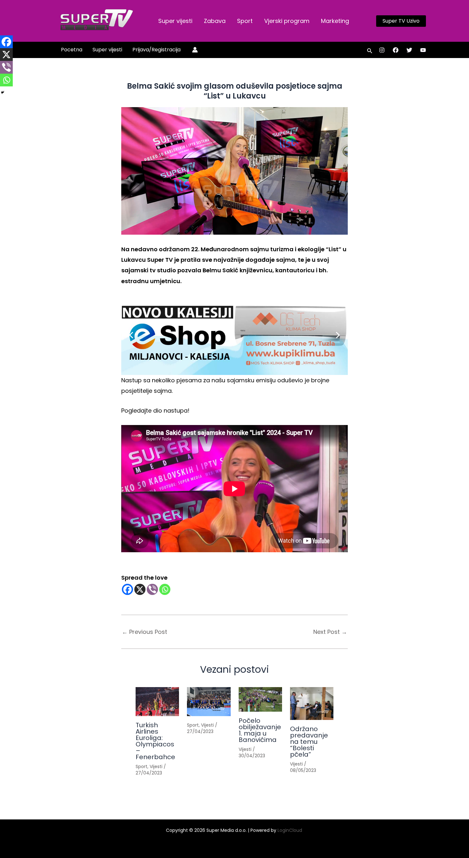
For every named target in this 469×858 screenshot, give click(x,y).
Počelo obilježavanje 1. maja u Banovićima (260, 730)
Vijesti (156, 766)
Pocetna (71, 49)
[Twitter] (409, 50)
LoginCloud (290, 830)
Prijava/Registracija (156, 49)
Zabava (215, 21)
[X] (139, 589)
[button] (401, 21)
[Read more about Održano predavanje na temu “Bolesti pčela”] (311, 703)
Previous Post (144, 632)
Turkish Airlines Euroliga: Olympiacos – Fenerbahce (155, 741)
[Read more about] (208, 701)
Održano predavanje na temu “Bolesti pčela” (309, 741)
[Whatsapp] (164, 589)
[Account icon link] (195, 50)
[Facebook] (395, 50)
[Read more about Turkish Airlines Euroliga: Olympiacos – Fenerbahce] (157, 701)
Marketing (335, 21)
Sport (245, 21)
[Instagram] (382, 50)
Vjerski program (286, 21)
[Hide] (2, 92)
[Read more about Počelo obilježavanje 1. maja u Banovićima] (260, 699)
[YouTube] (423, 50)
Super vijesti (175, 21)
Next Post (330, 632)
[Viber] (152, 589)
